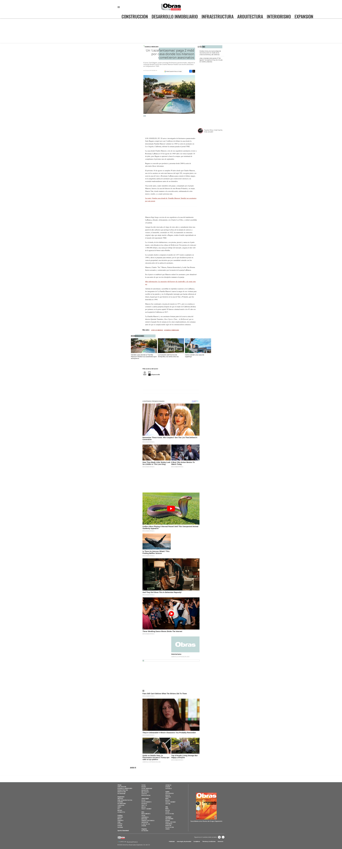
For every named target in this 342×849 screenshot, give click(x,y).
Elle (166, 807)
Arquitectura (250, 16)
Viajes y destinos (170, 822)
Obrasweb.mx (223, 837)
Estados (120, 824)
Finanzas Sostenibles (148, 820)
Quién (167, 791)
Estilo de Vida (169, 827)
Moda (167, 798)
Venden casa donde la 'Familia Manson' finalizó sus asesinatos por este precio (144, 356)
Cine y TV (144, 805)
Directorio (220, 841)
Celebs (167, 812)
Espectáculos (169, 793)
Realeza (167, 795)
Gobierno (120, 817)
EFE (149, 372)
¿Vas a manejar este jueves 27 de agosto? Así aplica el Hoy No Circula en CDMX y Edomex (211, 60)
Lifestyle (144, 793)
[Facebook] (190, 71)
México (119, 818)
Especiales (168, 788)
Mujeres (120, 810)
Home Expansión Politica (125, 800)
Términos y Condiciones (208, 841)
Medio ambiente (146, 813)
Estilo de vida (169, 813)
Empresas (120, 798)
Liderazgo (168, 785)
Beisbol (144, 787)
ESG (119, 808)
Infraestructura (218, 16)
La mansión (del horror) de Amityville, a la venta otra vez (168, 355)
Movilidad (144, 819)
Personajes (168, 823)
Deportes (144, 803)
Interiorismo (279, 16)
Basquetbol (145, 790)
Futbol (144, 785)
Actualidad (145, 830)
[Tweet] (193, 71)
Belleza (167, 800)
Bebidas (167, 820)
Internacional (122, 803)
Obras (119, 785)
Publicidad (172, 841)
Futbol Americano (147, 788)
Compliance (196, 841)
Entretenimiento (146, 802)
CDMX (119, 822)
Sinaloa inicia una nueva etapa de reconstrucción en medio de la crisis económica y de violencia (210, 52)
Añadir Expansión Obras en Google (174, 71)
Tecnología (121, 805)
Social (143, 815)
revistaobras (219, 837)
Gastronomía (169, 818)
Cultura (167, 803)
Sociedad (120, 827)
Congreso (120, 820)
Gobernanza (145, 817)
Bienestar (168, 825)
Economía (120, 802)
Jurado (167, 829)
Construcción (135, 16)
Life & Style (145, 798)
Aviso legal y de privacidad (184, 841)
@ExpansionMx (155, 374)
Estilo (143, 800)
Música (144, 807)
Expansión (304, 16)
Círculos (168, 797)
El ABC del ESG (146, 824)
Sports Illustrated (123, 830)
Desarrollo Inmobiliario (175, 16)
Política (120, 815)
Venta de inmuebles (157, 330)
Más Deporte (145, 792)
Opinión (120, 825)
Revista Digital (146, 795)
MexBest (168, 817)
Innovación (145, 822)
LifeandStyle (121, 812)
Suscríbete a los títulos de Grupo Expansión (206, 821)
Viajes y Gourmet (147, 809)
